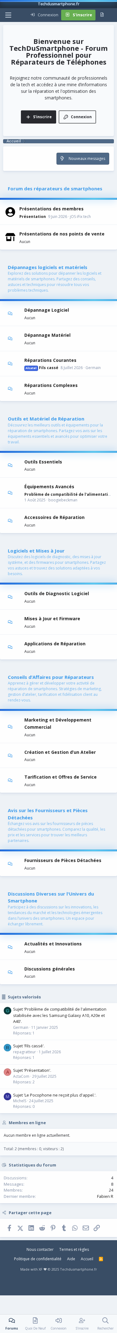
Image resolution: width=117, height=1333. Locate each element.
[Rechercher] (112, 15)
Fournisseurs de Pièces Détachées (62, 860)
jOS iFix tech (80, 216)
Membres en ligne (27, 1122)
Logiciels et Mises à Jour (36, 550)
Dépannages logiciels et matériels (47, 267)
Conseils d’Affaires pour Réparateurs (51, 677)
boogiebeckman (62, 500)
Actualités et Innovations (53, 944)
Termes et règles (74, 1249)
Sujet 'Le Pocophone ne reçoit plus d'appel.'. (54, 1095)
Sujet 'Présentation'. (32, 1070)
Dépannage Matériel (47, 335)
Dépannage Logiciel (46, 310)
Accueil (87, 1259)
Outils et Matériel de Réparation (46, 418)
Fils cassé (42, 367)
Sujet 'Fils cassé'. (29, 1046)
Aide (71, 1259)
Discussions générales (49, 968)
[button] (8, 15)
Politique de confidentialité (37, 1259)
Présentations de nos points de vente (62, 234)
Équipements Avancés (49, 486)
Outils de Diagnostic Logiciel (56, 593)
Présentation (32, 216)
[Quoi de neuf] (101, 15)
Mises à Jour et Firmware (52, 619)
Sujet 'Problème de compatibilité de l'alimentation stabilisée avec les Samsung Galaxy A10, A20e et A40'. (59, 1015)
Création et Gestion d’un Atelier (60, 752)
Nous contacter (40, 1249)
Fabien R (105, 1196)
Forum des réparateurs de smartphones (55, 188)
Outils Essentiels (43, 461)
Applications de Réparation (54, 644)
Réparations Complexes (51, 385)
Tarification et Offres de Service (60, 777)
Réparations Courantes (50, 360)
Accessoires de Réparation (54, 517)
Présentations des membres (51, 209)
